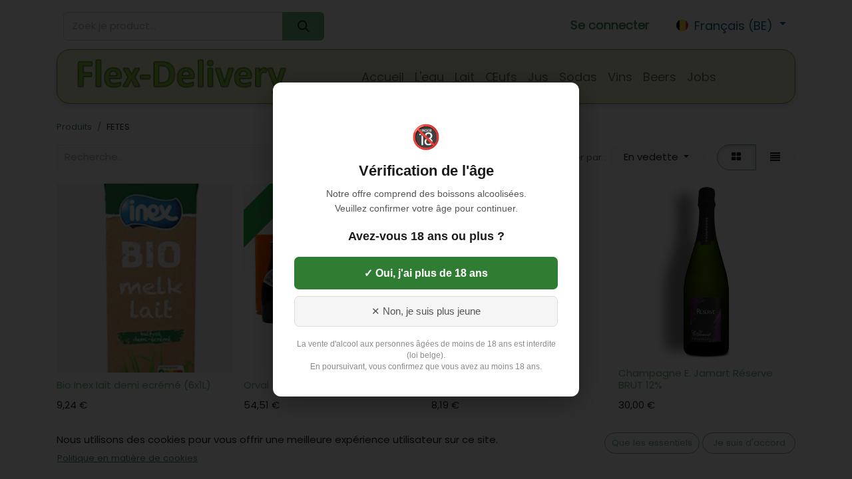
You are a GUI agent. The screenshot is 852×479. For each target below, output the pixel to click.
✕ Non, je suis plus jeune (426, 311)
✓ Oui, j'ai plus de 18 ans (426, 273)
